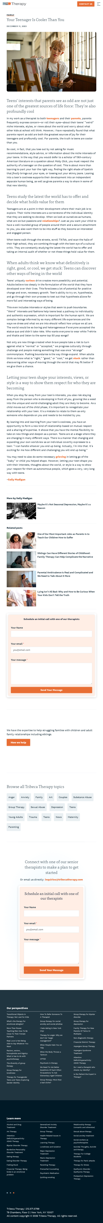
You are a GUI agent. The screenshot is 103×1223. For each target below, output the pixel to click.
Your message (19, 660)
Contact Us (85, 4)
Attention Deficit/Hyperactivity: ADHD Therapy (82, 1060)
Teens (72, 807)
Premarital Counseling (49, 1169)
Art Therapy (11, 1131)
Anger (11, 797)
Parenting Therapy (47, 1165)
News (59, 817)
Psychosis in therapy (49, 1063)
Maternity (73, 817)
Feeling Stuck (12, 1165)
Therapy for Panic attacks (84, 1160)
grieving (61, 456)
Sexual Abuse (38, 807)
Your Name (17, 627)
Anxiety (25, 797)
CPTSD (43, 1059)
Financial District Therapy (84, 1042)
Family (10, 15)
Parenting (13, 826)
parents (76, 118)
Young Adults (15, 817)
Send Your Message (51, 690)
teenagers (53, 118)
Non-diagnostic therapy (83, 1038)
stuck (76, 358)
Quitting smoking (47, 1177)
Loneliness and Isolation (50, 1147)
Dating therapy (13, 1156)
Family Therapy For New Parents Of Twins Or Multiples (84, 1031)
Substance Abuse (82, 797)
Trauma (33, 817)
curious (30, 280)
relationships (50, 221)
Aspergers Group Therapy (84, 1046)
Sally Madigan (16, 479)
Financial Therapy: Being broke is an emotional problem (17, 1172)
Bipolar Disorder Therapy (17, 1145)
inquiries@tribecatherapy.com (64, 879)
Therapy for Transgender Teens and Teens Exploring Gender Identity (18, 1080)
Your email (17, 643)
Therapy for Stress (81, 1165)
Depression (57, 807)
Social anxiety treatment (84, 1135)
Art (50, 797)
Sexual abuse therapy (82, 1131)
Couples (63, 797)
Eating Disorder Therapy (17, 1160)
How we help (18, 742)
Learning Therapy (47, 1142)
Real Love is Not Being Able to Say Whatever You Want (17, 1044)
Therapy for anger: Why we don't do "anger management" (51, 1038)
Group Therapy (16, 807)
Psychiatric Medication (49, 1173)
